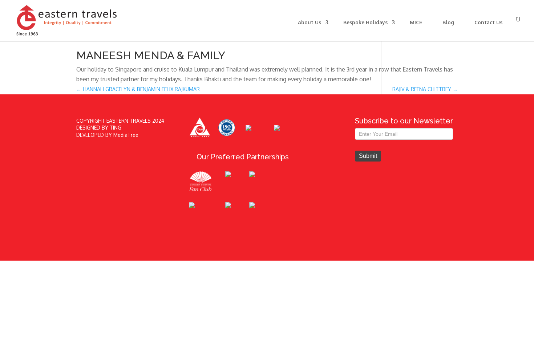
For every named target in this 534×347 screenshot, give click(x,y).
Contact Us (488, 22)
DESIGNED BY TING (98, 127)
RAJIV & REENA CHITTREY (425, 89)
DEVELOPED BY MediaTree (107, 135)
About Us (309, 22)
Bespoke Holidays (365, 22)
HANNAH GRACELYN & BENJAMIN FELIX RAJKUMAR (138, 89)
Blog (448, 22)
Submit (368, 156)
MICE (416, 22)
